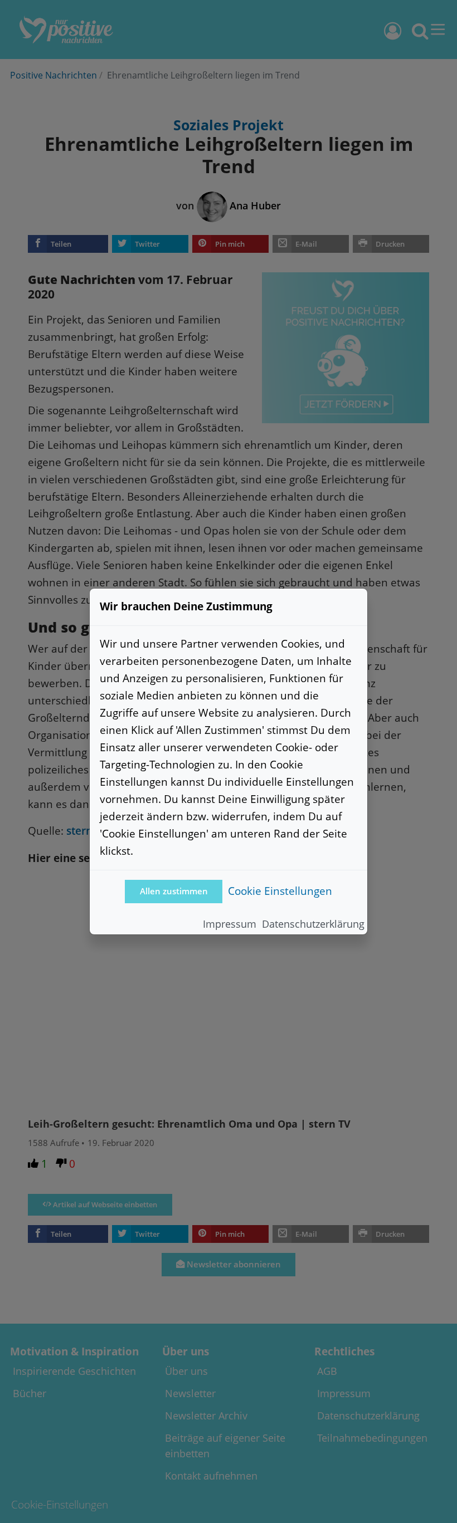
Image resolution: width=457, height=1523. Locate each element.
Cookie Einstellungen (280, 890)
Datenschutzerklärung (313, 924)
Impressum (229, 924)
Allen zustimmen (174, 891)
